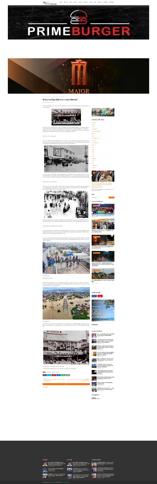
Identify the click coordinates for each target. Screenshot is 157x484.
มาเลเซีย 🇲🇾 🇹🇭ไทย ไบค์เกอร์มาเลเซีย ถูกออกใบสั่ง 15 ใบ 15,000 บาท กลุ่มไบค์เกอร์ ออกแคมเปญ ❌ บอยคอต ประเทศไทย (105, 475)
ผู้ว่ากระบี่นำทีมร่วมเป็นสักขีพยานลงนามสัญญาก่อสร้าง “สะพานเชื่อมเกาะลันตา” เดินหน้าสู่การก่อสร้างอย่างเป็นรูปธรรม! (102, 184)
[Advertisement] (78, 49)
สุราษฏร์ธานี (94, 165)
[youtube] (100, 296)
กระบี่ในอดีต (48, 372)
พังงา (93, 147)
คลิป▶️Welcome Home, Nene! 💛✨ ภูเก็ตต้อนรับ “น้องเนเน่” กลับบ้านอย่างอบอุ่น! (102, 231)
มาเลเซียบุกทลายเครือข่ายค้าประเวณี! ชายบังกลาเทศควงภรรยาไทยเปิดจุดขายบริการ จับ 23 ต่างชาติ (105, 469)
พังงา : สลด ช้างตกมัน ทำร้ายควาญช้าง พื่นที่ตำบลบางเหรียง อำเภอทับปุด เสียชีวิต (105, 334)
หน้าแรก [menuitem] (60, 2)
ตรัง (93, 135)
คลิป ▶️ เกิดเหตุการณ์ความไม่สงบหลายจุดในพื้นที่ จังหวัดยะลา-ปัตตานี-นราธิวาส (102, 247)
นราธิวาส (94, 140)
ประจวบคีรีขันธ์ (95, 142)
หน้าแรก (44, 96)
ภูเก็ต (93, 151)
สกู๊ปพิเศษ (53, 372)
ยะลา (93, 154)
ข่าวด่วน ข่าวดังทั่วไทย (96, 131)
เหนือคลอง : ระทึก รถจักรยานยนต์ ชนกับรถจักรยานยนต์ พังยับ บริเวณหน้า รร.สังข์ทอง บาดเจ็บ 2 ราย (105, 347)
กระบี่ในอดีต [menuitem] (105, 2)
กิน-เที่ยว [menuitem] (110, 2)
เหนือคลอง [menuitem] (99, 2)
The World (94, 122)
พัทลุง (93, 149)
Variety (93, 124)
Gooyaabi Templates (66, 482)
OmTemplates (52, 482)
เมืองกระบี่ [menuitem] (66, 2)
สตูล (93, 163)
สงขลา (47, 96)
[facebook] (94, 296)
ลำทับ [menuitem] (95, 2)
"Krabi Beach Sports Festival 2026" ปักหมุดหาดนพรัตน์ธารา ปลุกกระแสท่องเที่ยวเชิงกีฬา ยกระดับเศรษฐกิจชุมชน (105, 341)
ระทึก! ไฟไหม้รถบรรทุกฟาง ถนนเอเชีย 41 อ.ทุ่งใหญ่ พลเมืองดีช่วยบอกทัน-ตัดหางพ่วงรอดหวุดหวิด (105, 372)
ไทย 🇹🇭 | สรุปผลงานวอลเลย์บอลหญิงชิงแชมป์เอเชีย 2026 (103, 215)
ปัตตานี (93, 145)
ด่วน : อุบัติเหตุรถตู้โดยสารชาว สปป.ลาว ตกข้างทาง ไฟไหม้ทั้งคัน (103, 281)
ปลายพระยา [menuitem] (86, 2)
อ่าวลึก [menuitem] (70, 2)
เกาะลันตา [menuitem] (75, 2)
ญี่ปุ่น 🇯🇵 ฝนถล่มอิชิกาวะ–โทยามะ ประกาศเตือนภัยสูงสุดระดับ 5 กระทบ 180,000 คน (105, 359)
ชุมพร (93, 133)
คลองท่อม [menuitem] (80, 2)
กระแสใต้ (44, 102)
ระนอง (93, 156)
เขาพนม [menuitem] (90, 2)
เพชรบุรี (93, 167)
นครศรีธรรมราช (95, 138)
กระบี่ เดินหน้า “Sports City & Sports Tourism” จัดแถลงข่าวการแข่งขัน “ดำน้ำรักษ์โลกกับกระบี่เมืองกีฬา (105, 365)
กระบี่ (93, 126)
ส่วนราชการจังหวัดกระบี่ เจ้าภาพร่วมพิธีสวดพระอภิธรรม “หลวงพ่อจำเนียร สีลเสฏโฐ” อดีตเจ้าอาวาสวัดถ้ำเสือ (105, 354)
